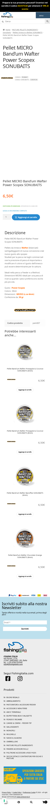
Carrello (42, 801)
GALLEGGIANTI (12, 727)
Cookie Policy (16, 792)
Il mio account (18, 802)
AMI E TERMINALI (13, 712)
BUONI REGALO (12, 697)
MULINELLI (11, 734)
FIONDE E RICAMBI (14, 719)
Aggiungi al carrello (27, 217)
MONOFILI (10, 730)
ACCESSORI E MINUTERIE (16, 708)
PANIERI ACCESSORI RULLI (17, 749)
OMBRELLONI (12, 741)
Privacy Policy (6, 792)
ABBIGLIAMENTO (13, 701)
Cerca (31, 802)
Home (8, 30)
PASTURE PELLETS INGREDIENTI (25, 30)
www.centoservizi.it (23, 797)
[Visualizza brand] (7, 83)
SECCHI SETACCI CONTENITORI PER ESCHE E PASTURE (24, 757)
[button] (41, 15)
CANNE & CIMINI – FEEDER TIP (19, 723)
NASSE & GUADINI (14, 738)
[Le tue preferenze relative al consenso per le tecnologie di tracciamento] (4, 800)
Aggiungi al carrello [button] (25, 390)
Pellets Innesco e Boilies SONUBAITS (27, 32)
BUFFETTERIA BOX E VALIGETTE (19, 716)
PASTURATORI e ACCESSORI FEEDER (21, 704)
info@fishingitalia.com (13, 664)
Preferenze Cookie (29, 792)
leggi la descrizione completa (15, 211)
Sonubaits (7, 32)
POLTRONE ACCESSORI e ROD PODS (21, 753)
